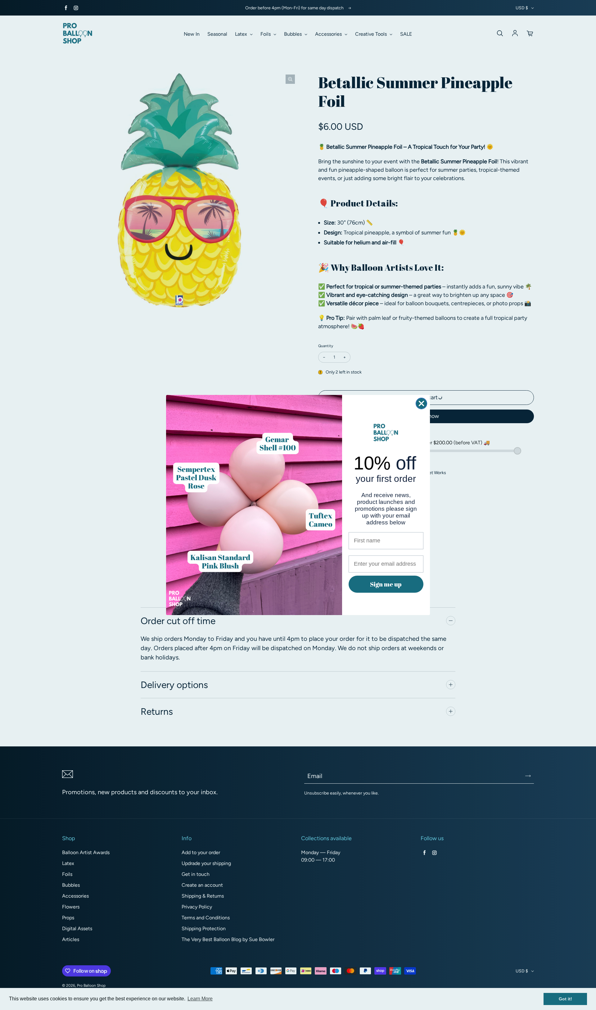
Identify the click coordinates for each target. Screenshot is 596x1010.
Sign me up (386, 584)
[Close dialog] (421, 403)
